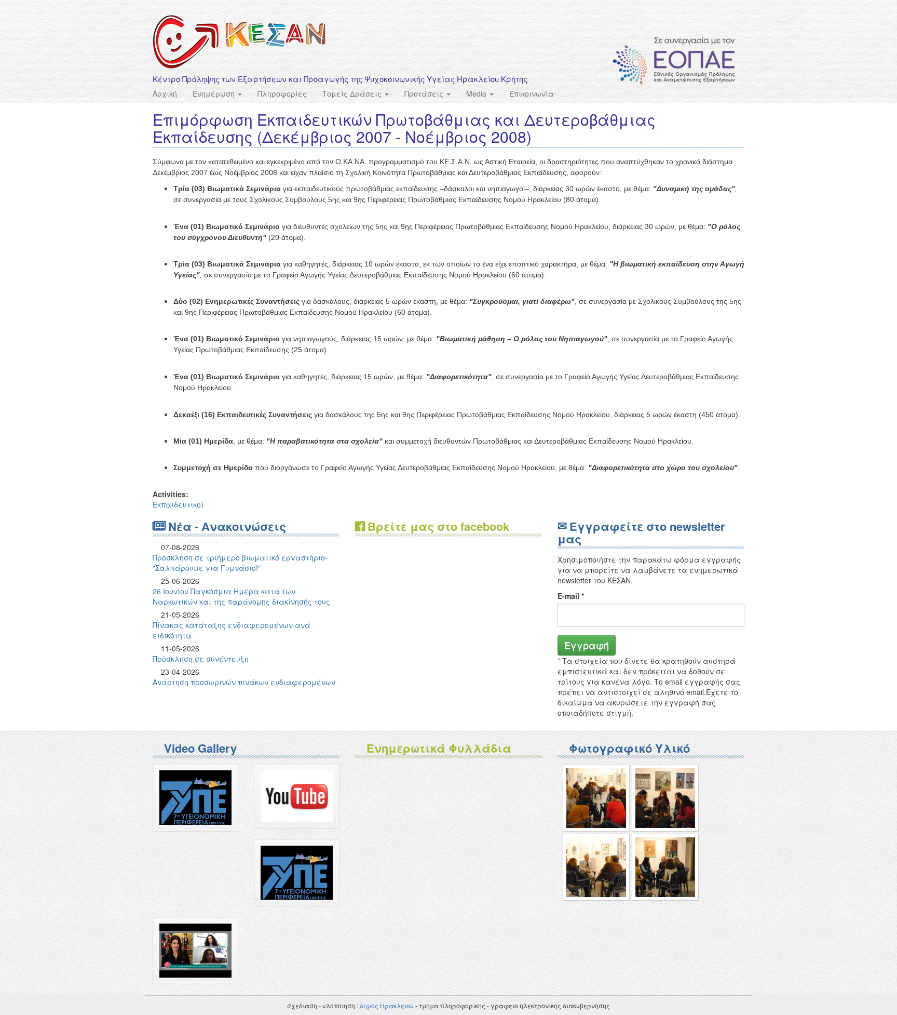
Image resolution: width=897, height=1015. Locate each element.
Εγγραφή (586, 644)
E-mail (571, 596)
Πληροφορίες (282, 93)
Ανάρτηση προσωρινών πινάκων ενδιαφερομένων (244, 682)
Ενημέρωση (215, 93)
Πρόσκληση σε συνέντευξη (201, 658)
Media (477, 93)
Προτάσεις (424, 93)
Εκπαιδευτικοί (178, 504)
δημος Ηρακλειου (387, 1005)
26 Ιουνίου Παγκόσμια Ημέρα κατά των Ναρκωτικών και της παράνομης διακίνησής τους (241, 596)
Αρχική (165, 93)
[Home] (239, 42)
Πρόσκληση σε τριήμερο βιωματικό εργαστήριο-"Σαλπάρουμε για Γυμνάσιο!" (240, 562)
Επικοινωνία (531, 93)
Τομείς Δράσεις (353, 93)
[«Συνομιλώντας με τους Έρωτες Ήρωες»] (596, 798)
